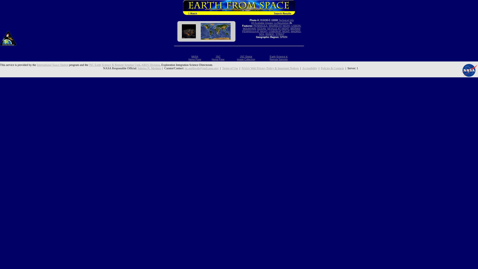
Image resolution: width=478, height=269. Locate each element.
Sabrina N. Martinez (150, 68)
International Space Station (52, 65)
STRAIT (280, 34)
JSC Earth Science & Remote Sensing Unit (114, 65)
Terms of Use (230, 68)
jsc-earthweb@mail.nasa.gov (202, 68)
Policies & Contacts (332, 68)
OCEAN (261, 28)
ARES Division (150, 65)
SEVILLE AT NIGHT (278, 28)
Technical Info (286, 20)
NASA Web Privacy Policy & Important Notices (270, 68)
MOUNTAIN (249, 28)
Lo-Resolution (281, 23)
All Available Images (262, 23)
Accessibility (309, 68)
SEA (261, 34)
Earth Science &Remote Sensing (279, 58)
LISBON (295, 25)
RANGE (270, 34)
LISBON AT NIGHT (279, 31)
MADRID (295, 31)
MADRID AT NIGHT (279, 25)
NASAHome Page (194, 58)
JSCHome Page (218, 58)
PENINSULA (260, 25)
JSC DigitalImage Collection (246, 58)
